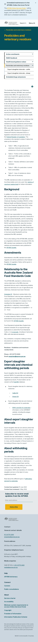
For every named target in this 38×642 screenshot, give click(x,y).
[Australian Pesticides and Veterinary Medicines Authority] (11, 23)
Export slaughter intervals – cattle (19, 69)
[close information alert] (36, 2)
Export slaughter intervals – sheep (19, 73)
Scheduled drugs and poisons (16, 77)
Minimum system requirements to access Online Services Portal (16, 606)
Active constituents (12, 54)
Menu (31, 23)
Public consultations (11, 589)
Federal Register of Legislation (16, 137)
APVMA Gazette (11, 264)
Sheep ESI (15, 396)
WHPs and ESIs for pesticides (21, 407)
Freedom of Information (12, 614)
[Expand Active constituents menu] (33, 53)
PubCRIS (16, 382)
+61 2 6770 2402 (19, 565)
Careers (7, 586)
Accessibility (8, 601)
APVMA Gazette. (12, 247)
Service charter (10, 598)
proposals (15, 332)
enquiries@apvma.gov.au (12, 537)
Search (22, 23)
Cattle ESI (15, 393)
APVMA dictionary (10, 577)
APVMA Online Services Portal (17, 8)
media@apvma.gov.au (11, 567)
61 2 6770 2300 (9, 534)
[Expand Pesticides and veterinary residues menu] (33, 65)
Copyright (7, 610)
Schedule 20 (8, 294)
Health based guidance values (16, 62)
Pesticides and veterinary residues (17, 65)
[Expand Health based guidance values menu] (33, 61)
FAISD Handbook (11, 58)
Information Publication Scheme (15, 617)
